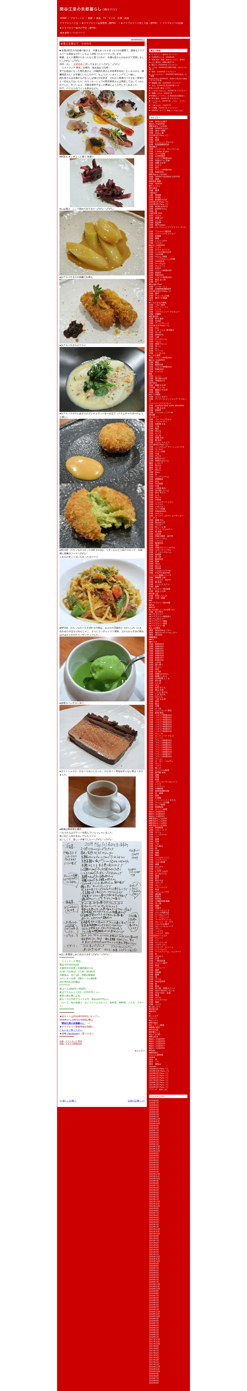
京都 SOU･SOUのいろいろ (162, 990)
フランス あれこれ (158, 1089)
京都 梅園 (154, 906)
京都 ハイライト (157, 786)
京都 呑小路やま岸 (158, 378)
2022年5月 (154, 1217)
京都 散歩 (154, 986)
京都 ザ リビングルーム (160, 552)
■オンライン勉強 (156, 1025)
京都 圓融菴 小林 (157, 577)
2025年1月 (154, 1144)
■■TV (151, 639)
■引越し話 (153, 593)
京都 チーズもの (157, 263)
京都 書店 (154, 995)
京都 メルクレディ (158, 421)
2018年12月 (154, 1312)
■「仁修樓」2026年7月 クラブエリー (163, 108)
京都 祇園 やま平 (157, 163)
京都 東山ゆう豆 (157, 522)
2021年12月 (154, 1229)
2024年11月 (154, 1149)
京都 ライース (156, 351)
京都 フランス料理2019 (160, 749)
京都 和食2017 (156, 658)
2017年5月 (154, 1355)
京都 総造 (154, 140)
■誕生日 (152, 1011)
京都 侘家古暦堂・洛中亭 (161, 536)
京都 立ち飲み (156, 846)
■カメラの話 (154, 1034)
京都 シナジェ (156, 541)
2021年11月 (154, 1231)
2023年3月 (154, 1194)
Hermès (152, 1066)
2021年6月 (154, 1243)
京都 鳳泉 (154, 561)
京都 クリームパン (158, 949)
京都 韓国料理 (156, 807)
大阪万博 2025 (155, 213)
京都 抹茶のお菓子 (158, 121)
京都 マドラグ (156, 504)
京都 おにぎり (156, 867)
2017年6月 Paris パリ (159, 1080)
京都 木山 (154, 685)
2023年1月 (154, 1199)
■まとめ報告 (154, 628)
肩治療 (152, 415)
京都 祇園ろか (156, 218)
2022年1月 (154, 1227)
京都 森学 (154, 293)
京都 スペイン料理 (158, 809)
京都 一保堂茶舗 (157, 961)
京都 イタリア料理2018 (160, 726)
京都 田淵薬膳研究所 (159, 144)
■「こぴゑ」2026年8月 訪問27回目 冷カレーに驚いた (168, 68)
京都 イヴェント (157, 967)
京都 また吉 (155, 435)
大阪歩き (153, 193)
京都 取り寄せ (156, 612)
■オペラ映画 (154, 394)
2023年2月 (154, 1197)
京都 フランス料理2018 (160, 752)
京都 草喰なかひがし (159, 674)
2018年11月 (154, 1314)
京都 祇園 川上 (156, 520)
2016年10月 (154, 1371)
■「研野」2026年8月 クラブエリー (162, 72)
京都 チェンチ (156, 733)
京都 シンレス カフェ (159, 584)
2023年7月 (154, 1185)
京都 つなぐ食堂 (157, 305)
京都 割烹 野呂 (156, 713)
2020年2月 (154, 1279)
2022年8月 (154, 1211)
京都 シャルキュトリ (159, 857)
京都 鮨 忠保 (155, 582)
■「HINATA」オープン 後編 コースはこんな (166, 110)
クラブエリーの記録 (173, 23)
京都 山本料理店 (157, 156)
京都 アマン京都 (157, 451)
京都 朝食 (154, 839)
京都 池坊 (154, 545)
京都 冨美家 (155, 554)
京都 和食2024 (156, 369)
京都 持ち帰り (156, 665)
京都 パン (154, 940)
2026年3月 (154, 1112)
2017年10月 (154, 1344)
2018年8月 (154, 1321)
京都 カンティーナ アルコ (161, 736)
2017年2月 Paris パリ (159, 1085)
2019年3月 (154, 1305)
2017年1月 (154, 1364)
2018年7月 (154, 1323)
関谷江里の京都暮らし (73, 1023)
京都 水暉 (154, 706)
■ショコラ (153, 1016)
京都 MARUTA (156, 335)
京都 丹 (153, 474)
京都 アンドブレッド (159, 323)
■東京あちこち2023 (158, 818)
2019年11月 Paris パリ (159, 1071)
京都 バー (154, 837)
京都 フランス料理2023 (160, 740)
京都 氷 (153, 954)
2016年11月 (154, 1369)
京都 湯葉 (154, 864)
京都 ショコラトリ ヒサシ (161, 502)
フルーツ (153, 1018)
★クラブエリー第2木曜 (159, 603)
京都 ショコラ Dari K (160, 580)
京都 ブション (156, 759)
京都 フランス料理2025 (160, 270)
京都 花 (153, 977)
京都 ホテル (155, 997)
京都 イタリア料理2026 (160, 158)
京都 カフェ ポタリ (158, 397)
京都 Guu (154, 328)
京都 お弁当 (155, 662)
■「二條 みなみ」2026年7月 (160, 105)
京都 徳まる (155, 431)
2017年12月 (154, 1339)
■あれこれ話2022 (157, 814)
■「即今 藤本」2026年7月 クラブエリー (164, 98)
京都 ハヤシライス (158, 887)
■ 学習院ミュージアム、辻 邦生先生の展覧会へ (167, 96)
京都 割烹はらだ (157, 458)
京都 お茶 (154, 958)
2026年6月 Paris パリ (159, 135)
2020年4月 (154, 1275)
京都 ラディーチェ (158, 538)
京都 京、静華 (156, 793)
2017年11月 (154, 1341)
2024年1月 (154, 1172)
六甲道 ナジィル (157, 387)
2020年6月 (154, 1270)
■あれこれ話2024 (157, 360)
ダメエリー (154, 417)
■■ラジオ (153, 642)
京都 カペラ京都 (157, 153)
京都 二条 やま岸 (157, 699)
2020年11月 (154, 1259)
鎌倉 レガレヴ (156, 463)
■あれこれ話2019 (157, 1041)
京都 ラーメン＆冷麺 (159, 802)
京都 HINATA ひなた (159, 128)
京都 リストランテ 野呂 (70, 1041)
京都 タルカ (155, 215)
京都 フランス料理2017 (160, 754)
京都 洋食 (154, 777)
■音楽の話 (153, 316)
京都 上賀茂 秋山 (157, 488)
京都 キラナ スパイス (159, 250)
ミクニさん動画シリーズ (160, 575)
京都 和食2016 (156, 660)
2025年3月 (154, 1139)
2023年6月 (154, 1188)
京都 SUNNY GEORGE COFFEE (164, 176)
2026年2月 (154, 1114)
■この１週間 (154, 355)
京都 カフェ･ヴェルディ (160, 529)
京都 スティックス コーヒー (162, 234)
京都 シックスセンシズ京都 (162, 259)
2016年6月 (154, 1380)
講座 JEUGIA (155, 635)
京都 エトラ (155, 433)
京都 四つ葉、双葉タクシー (162, 988)
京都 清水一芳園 (157, 131)
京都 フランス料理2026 (160, 170)
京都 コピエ (155, 341)
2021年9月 (154, 1236)
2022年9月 (154, 1208)
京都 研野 (154, 586)
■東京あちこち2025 (158, 174)
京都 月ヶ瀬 (155, 903)
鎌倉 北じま (155, 467)
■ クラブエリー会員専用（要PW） (99, 23)
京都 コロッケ (156, 883)
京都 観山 (154, 704)
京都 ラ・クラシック (159, 917)
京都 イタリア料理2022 (160, 717)
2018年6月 (154, 1325)
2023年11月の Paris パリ (160, 291)
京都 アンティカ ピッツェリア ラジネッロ (167, 400)
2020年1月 (154, 1282)
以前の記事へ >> (136, 1101)
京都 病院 (154, 1002)
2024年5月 (154, 1162)
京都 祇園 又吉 (156, 438)
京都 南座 (154, 970)
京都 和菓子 (155, 896)
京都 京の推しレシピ (159, 490)
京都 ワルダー (156, 524)
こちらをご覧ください (70, 1030)
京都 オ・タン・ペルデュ (161, 761)
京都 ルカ (154, 495)
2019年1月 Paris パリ (159, 1075)
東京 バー (154, 1062)
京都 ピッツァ (156, 738)
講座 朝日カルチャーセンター (163, 632)
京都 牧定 (154, 428)
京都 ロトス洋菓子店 (159, 912)
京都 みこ (154, 348)
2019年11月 (154, 1286)
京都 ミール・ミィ (158, 286)
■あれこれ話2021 (157, 816)
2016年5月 (154, 1383)
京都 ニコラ (155, 247)
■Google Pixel (155, 284)
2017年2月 (154, 1362)
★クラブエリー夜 (157, 625)
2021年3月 (154, 1250)
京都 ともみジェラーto (160, 570)
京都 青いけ (155, 768)
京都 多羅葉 (155, 236)
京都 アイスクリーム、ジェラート (165, 951)
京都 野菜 (154, 889)
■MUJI (152, 607)
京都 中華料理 (156, 788)
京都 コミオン (156, 243)
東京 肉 (153, 1059)
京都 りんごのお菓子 (159, 924)
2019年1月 (154, 1309)
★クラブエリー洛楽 (158, 623)
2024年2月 (154, 1169)
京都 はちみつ (156, 956)
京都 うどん (155, 869)
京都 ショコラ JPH (159, 933)
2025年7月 (154, 1130)
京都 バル (154, 844)
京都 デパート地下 (158, 963)
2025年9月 (154, 1126)
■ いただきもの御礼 (158, 302)
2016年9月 (154, 1373)
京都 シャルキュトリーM (161, 412)
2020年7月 (154, 1268)
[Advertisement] (77, 1074)
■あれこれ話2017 (157, 1046)
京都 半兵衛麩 (156, 483)
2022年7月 (154, 1213)
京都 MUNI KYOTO (158, 206)
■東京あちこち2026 (158, 126)
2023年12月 (154, 1174)
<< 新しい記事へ (67, 1101)
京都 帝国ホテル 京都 (159, 160)
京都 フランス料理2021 (160, 745)
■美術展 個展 (155, 181)
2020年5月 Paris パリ (159, 1068)
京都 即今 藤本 (156, 318)
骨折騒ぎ (153, 147)
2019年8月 (154, 1293)
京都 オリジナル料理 (159, 770)
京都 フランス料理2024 (160, 358)
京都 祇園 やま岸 (157, 385)
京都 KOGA (155, 268)
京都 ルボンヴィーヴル (160, 550)
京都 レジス (155, 309)
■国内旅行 (153, 1052)
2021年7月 (154, 1240)
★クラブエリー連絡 (158, 621)
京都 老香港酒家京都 (159, 791)
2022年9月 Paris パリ (159, 444)
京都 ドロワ (155, 766)
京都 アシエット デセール (161, 142)
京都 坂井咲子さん (158, 209)
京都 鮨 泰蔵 (155, 531)
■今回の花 (153, 1009)
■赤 (150, 600)
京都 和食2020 (156, 651)
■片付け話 (153, 1029)
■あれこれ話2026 (157, 124)
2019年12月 (154, 1284)
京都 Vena (154, 564)
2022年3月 (154, 1222)
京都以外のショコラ (158, 935)
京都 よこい (155, 376)
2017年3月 (154, 1360)
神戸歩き (153, 383)
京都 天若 (154, 486)
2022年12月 (154, 1201)
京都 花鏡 (154, 775)
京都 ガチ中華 (156, 254)
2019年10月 (154, 1289)
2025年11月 (154, 1121)
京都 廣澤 (154, 190)
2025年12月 (154, 1119)
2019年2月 (154, 1307)
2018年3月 (154, 1332)
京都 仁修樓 (155, 798)
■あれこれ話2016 (157, 1048)
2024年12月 (154, 1146)
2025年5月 (154, 1135)
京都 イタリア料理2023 (160, 715)
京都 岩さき (155, 566)
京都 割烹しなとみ (158, 596)
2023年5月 (154, 1190)
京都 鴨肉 (154, 855)
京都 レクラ (155, 784)
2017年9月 (154, 1346)
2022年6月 (154, 1215)
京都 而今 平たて (157, 493)
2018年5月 (154, 1328)
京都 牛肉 (154, 850)
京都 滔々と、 (156, 346)
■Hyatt (152, 1050)
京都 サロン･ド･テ (158, 830)
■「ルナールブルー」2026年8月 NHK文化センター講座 (168, 75)
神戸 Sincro (155, 470)
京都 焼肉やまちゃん (159, 461)
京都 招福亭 (155, 410)
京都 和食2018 (156, 655)
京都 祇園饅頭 (156, 479)
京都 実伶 (154, 701)
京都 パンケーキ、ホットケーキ (164, 149)
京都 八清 (154, 426)
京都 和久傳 (155, 681)
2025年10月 (154, 1123)
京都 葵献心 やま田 (158, 390)
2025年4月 (154, 1137)
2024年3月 (154, 1167)
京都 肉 (153, 848)
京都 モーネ (155, 332)
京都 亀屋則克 (156, 543)
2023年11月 (154, 1176)
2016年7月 (154, 1378)
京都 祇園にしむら (158, 676)
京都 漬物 (154, 179)
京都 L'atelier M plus (159, 151)
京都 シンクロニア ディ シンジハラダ (166, 447)
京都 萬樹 (154, 238)
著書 (90, 18)
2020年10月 (154, 1261)
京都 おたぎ (155, 683)
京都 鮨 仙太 (155, 440)
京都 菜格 (154, 795)
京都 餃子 (154, 878)
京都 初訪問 (155, 222)
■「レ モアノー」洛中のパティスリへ (163, 55)
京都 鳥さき (155, 465)
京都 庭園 (154, 974)
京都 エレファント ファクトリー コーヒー (167, 228)
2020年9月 (154, 1263)
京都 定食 (154, 841)
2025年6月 (154, 1132)
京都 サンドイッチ (158, 942)
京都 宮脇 (154, 392)
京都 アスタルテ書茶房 (160, 231)
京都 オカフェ (156, 513)
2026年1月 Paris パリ (159, 202)
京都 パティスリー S (159, 910)
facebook (73, 1033)
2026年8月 (154, 1100)
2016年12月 (154, 1367)
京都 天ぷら (155, 667)
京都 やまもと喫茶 (158, 257)
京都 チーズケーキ (158, 339)
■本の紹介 (153, 1023)
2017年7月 (154, 1351)
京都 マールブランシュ (160, 919)
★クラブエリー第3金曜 (159, 589)
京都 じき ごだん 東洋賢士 (161, 330)
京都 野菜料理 (156, 827)
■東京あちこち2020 (158, 825)
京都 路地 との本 (157, 591)
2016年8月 (154, 1376)
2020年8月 (154, 1266)
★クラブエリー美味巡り (160, 616)
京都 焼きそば (156, 880)
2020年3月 (154, 1277)
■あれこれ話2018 (157, 1043)
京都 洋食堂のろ (157, 380)
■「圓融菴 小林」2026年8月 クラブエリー (165, 83)
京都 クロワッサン (158, 945)
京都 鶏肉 (154, 853)
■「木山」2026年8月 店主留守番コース (164, 85)
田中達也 (153, 188)
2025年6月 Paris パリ (159, 204)
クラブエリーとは (69, 23)
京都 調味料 (155, 894)
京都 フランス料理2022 (160, 743)
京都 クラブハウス (158, 1000)
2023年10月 (154, 1178)
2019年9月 (154, 1291)
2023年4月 (154, 1192)
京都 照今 (154, 167)
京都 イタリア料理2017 (160, 729)
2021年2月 (154, 1252)
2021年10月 (154, 1233)
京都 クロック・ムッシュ (161, 947)
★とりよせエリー (157, 619)
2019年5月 (154, 1300)
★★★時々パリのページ (72, 33)
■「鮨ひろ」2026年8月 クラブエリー (163, 65)
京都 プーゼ (155, 979)
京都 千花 (154, 454)
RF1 (151, 300)
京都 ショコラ (156, 931)
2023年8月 (154, 1183)
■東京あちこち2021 (158, 823)
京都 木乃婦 (155, 671)
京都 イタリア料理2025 (160, 277)
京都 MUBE (155, 197)
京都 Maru (154, 472)
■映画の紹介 (154, 1027)
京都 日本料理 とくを (159, 678)
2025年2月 (154, 1142)
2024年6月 (154, 1160)
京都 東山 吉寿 (156, 690)
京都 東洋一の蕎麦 (158, 298)
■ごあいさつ (154, 1007)
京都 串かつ (155, 497)
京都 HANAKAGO (157, 511)
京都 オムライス (157, 266)
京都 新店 (154, 965)
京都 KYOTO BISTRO (159, 573)
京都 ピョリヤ (156, 371)
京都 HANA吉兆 (157, 261)
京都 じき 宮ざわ (157, 694)
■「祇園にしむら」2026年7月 (160, 93)
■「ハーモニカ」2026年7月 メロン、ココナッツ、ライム (167, 102)
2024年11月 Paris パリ (159, 325)
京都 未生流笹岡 (157, 981)
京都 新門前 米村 (157, 772)
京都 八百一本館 (157, 598)
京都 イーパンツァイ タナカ (162, 800)
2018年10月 (154, 1316)
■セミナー (153, 1020)
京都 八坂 (154, 337)
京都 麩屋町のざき (158, 199)
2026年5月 (154, 1107)
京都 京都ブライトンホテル (162, 547)
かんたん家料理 (156, 1055)
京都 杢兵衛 (155, 568)
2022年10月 (154, 1206)
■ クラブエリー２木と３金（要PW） (140, 23)
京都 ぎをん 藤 (156, 133)
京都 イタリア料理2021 (160, 720)
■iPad (151, 605)
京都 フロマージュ (158, 860)
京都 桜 (153, 984)
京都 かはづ (155, 165)
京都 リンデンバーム (159, 477)
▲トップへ (140, 1050)
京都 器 (153, 211)
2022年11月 (154, 1204)
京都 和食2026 (156, 172)
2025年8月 (154, 1128)
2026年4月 (154, 1110)
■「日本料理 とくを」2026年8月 (161, 57)
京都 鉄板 (154, 779)
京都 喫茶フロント (158, 344)
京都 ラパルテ (156, 449)
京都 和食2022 (156, 646)
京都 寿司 (154, 669)
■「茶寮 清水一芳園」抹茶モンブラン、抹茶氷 (167, 60)
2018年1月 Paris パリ (159, 1082)
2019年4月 (154, 1302)
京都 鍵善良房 (156, 364)
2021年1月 (154, 1254)
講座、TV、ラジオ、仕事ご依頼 (112, 18)
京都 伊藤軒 (155, 314)
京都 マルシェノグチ (159, 892)
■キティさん (154, 186)
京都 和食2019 (156, 653)
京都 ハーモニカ (157, 353)
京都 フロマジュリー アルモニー (164, 312)
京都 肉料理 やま (157, 424)
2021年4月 (154, 1247)
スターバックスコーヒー (160, 403)
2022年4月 (154, 1220)
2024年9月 (154, 1153)
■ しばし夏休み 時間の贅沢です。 (162, 62)
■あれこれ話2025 (157, 245)
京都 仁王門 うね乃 (158, 871)
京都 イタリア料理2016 (160, 731)
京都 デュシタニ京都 (159, 296)
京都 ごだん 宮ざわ (158, 692)
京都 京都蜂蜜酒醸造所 (160, 289)
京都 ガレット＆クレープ (161, 926)
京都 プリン (155, 928)
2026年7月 (154, 1103)
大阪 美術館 (155, 195)
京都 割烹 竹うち (157, 687)
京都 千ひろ (155, 456)
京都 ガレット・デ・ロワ (161, 922)
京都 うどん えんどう (159, 442)
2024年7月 (154, 1158)
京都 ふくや (155, 220)
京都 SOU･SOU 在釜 (160, 993)
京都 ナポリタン (157, 506)
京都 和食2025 (156, 275)
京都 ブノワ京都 (157, 509)
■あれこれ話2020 (157, 1039)
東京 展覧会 (155, 1064)
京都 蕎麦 (154, 876)
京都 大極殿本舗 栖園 (159, 901)
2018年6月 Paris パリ (159, 1078)
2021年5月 (154, 1245)
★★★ (152, 1057)
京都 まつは (155, 708)
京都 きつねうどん (158, 873)
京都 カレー (155, 885)
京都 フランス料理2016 (160, 756)
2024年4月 (154, 1165)
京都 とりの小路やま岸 (160, 252)
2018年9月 (154, 1318)
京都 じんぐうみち (158, 240)
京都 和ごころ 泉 (157, 527)
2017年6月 (154, 1353)
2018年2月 (154, 1334)
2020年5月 (154, 1272)
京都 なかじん (156, 697)
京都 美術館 (155, 972)
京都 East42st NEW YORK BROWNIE (166, 405)
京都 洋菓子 (155, 908)
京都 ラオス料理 (157, 862)
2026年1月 (154, 1116)
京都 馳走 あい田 (157, 279)
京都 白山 (154, 481)
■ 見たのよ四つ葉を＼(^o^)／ (160, 88)
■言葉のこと (154, 1032)
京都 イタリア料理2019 (70, 1044)
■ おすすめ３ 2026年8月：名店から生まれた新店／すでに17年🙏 (168, 79)
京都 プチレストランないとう (163, 782)
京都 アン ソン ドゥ (158, 307)
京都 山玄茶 (155, 534)
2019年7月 (154, 1295)
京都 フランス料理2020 (160, 747)
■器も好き (153, 1036)
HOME (63, 18)
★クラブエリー (156, 614)
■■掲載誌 (153, 637)
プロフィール (77, 18)
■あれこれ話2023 (157, 811)
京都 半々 (154, 282)
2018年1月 (154, 1337)
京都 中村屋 (155, 500)
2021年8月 (154, 1238)
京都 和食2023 (156, 644)
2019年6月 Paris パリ (159, 1073)
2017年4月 (154, 1357)
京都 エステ (155, 1004)
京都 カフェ (155, 832)
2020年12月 (154, 1256)
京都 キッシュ (156, 938)
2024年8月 (154, 1155)
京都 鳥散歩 (155, 273)
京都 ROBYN (155, 183)
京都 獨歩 (154, 362)
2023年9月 (154, 1181)
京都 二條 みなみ (157, 408)
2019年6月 (154, 1298)
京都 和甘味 (155, 899)
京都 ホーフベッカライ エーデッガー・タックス (167, 517)
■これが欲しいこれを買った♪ (162, 609)
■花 (150, 374)
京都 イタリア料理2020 (160, 722)
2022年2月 (154, 1224)
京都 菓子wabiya (157, 225)
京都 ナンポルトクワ (159, 915)
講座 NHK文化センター (160, 630)
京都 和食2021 (156, 648)
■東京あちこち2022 (158, 821)
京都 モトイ (155, 763)
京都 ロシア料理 (157, 805)
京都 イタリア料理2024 (160, 367)
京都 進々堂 (155, 557)
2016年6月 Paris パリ (159, 1087)
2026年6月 (154, 1105)
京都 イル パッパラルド (160, 419)
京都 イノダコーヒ (158, 834)
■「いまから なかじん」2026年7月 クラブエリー (168, 91)
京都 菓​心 (154, 137)
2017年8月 (154, 1348)
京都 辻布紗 (155, 321)
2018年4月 (154, 1330)
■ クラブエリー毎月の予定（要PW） (79, 28)
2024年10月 (154, 1151)
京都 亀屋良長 (156, 559)
